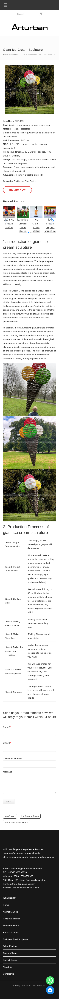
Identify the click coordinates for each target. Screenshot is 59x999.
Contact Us (8, 974)
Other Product (31, 181)
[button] (52, 220)
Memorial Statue (11, 925)
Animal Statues (10, 912)
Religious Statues (11, 918)
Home (6, 905)
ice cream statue (30, 816)
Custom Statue (10, 953)
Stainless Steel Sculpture (15, 939)
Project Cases (10, 960)
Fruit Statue (19, 181)
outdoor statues (46, 857)
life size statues (13, 857)
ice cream (10, 816)
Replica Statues (11, 932)
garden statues (29, 857)
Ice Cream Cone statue (19, 290)
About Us (7, 967)
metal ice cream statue (16, 822)
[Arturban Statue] (29, 29)
